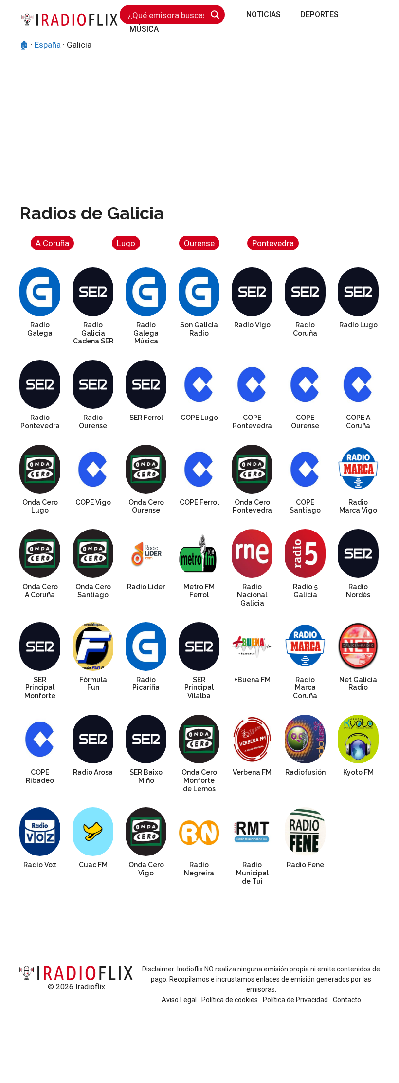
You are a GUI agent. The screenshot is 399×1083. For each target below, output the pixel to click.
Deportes (319, 14)
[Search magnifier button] (215, 14)
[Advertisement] (199, 125)
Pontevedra (273, 243)
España (48, 45)
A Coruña (52, 243)
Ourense (199, 243)
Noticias (263, 14)
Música (144, 29)
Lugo (126, 243)
